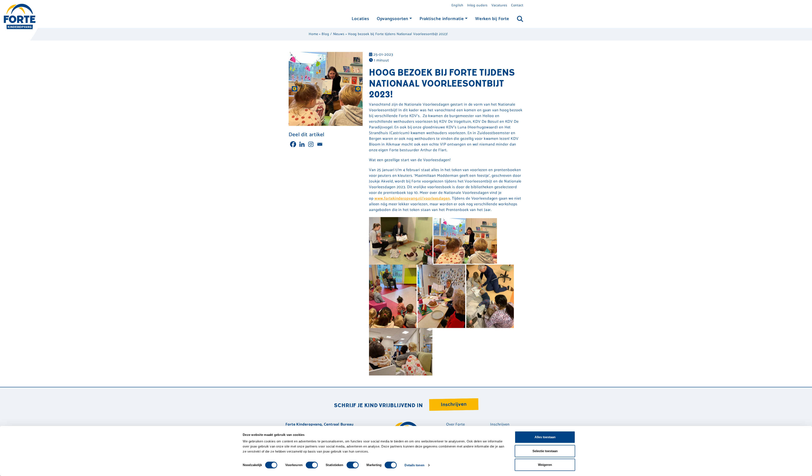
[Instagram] (311, 144)
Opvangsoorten (392, 19)
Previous (294, 89)
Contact (517, 5)
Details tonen (414, 465)
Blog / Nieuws (333, 34)
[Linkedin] (302, 144)
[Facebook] (293, 144)
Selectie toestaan (545, 451)
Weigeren (545, 464)
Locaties (360, 19)
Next (357, 89)
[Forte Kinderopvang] (20, 16)
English (457, 5)
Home (313, 34)
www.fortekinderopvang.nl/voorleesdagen (412, 198)
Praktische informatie (442, 19)
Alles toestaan (545, 437)
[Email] (320, 144)
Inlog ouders (477, 5)
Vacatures (499, 5)
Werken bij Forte (492, 19)
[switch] (312, 465)
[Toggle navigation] (520, 19)
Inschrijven (454, 404)
